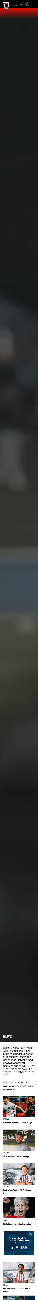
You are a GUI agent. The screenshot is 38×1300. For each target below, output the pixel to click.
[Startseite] (6, 4)
